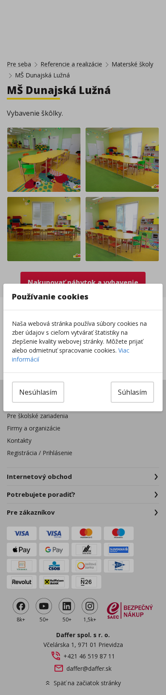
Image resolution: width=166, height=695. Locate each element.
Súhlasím (132, 392)
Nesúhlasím (38, 392)
